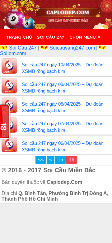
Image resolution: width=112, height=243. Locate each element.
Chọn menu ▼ (85, 37)
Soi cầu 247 (50, 37)
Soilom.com (13, 53)
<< (41, 159)
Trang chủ (19, 37)
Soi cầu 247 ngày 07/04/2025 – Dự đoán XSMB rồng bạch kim (62, 127)
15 (60, 159)
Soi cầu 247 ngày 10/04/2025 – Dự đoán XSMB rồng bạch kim (62, 68)
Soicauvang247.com (72, 47)
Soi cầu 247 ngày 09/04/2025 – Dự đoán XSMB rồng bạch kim (62, 87)
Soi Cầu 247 (23, 47)
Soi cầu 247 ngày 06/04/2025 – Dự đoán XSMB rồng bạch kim (62, 146)
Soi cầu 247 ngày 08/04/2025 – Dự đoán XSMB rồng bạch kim (62, 107)
